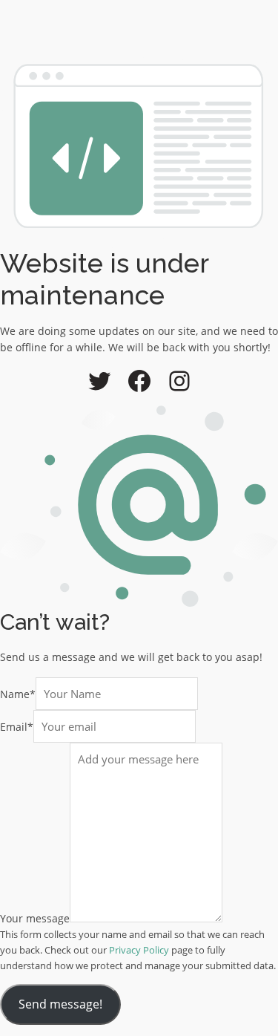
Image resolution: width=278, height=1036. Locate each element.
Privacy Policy (139, 950)
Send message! (60, 1004)
